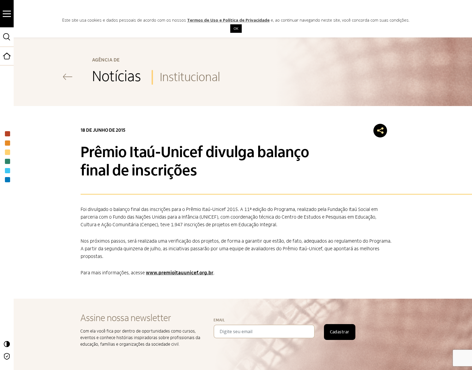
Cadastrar (339, 332)
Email (219, 320)
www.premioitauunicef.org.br (179, 273)
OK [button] (236, 28)
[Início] (13, 64)
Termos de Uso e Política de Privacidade (228, 20)
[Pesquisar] (7, 37)
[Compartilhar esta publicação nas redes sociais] (380, 130)
